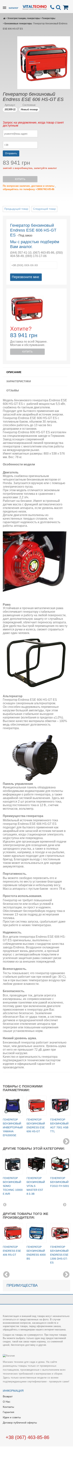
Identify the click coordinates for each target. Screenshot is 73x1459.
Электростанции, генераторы (23, 18)
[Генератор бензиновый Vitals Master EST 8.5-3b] (37, 1164)
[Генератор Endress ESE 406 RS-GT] (13, 1233)
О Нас (6, 1401)
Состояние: (29, 105)
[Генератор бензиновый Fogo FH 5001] (60, 1164)
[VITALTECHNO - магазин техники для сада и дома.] (34, 7)
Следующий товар (44, 208)
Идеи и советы (12, 1417)
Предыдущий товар (16, 208)
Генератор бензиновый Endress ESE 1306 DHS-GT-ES (59, 1254)
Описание (13, 372)
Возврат (8, 1396)
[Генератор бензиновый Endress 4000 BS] (37, 1233)
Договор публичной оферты (20, 1422)
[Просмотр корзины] (66, 7)
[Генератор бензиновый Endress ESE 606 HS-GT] (37, 1106)
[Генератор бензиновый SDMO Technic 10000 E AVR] (13, 1164)
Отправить (11, 153)
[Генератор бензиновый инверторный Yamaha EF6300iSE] (13, 1106)
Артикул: (10, 105)
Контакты (8, 1406)
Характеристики (18, 381)
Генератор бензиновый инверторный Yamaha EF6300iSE (13, 1127)
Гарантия (8, 1412)
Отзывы (12, 390)
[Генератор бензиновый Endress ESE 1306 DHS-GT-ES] (60, 1233)
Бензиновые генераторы (18, 23)
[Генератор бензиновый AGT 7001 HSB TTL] (60, 1106)
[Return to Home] (4, 18)
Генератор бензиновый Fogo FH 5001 (59, 1182)
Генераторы (48, 18)
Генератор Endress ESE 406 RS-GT (12, 1250)
